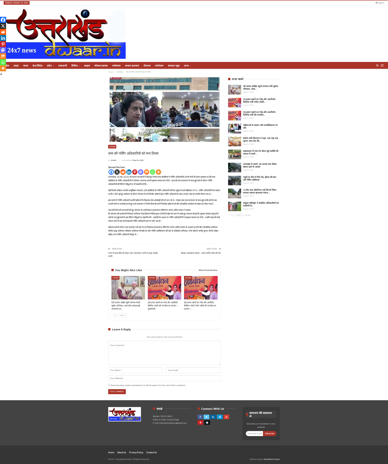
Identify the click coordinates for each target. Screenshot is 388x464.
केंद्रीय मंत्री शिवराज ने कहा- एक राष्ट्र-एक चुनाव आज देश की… (260, 139)
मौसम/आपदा (101, 65)
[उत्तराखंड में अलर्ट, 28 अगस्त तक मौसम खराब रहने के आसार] (234, 167)
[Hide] (1, 74)
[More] (158, 172)
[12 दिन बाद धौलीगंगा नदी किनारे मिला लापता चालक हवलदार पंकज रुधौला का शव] (234, 193)
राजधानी (62, 65)
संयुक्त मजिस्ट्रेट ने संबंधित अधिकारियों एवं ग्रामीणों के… (261, 204)
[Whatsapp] (152, 172)
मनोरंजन (159, 65)
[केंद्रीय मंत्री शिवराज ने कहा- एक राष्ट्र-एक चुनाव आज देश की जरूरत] (234, 141)
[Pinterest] (134, 172)
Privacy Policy (136, 452)
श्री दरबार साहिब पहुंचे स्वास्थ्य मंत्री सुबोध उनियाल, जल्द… (260, 87)
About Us (121, 452)
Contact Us (151, 452)
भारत (25, 65)
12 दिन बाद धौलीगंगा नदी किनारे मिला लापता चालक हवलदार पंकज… (259, 191)
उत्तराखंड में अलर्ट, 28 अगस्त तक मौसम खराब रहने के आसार (260, 165)
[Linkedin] (129, 172)
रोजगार (147, 65)
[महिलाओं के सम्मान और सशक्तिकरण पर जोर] (234, 128)
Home (111, 452)
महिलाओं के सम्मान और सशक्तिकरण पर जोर (260, 126)
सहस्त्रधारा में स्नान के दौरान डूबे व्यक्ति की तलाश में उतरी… (260, 152)
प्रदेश (49, 65)
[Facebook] (111, 172)
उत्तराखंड (112, 147)
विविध (74, 65)
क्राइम (87, 65)
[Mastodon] (140, 172)
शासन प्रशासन (132, 65)
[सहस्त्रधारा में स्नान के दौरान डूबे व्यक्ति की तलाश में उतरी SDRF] (234, 154)
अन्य (186, 65)
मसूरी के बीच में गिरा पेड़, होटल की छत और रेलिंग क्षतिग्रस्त (259, 178)
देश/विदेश (38, 65)
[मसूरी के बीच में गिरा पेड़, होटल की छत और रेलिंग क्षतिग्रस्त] (234, 180)
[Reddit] (123, 172)
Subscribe (269, 433)
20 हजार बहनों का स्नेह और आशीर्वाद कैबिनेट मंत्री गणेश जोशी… (259, 100)
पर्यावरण (116, 65)
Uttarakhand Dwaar (272, 459)
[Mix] (146, 172)
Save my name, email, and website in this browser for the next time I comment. (148, 385)
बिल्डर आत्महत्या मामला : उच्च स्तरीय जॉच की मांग (201, 253)
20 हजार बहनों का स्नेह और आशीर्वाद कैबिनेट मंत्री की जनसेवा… (259, 113)
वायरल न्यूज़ (174, 65)
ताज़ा (16, 65)
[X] (117, 172)
